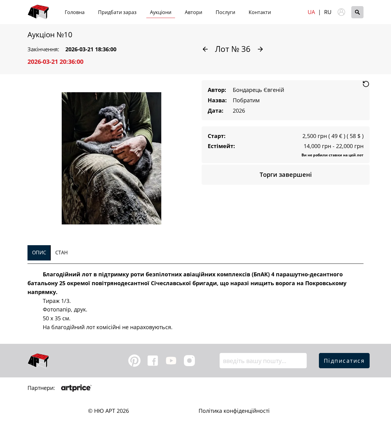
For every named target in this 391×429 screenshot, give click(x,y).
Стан (61, 252)
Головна (75, 12)
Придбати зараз (117, 12)
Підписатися (344, 360)
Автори (193, 12)
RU (327, 12)
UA (311, 12)
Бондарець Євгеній (258, 89)
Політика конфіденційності (234, 410)
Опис (39, 252)
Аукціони (160, 12)
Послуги (225, 12)
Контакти (260, 12)
